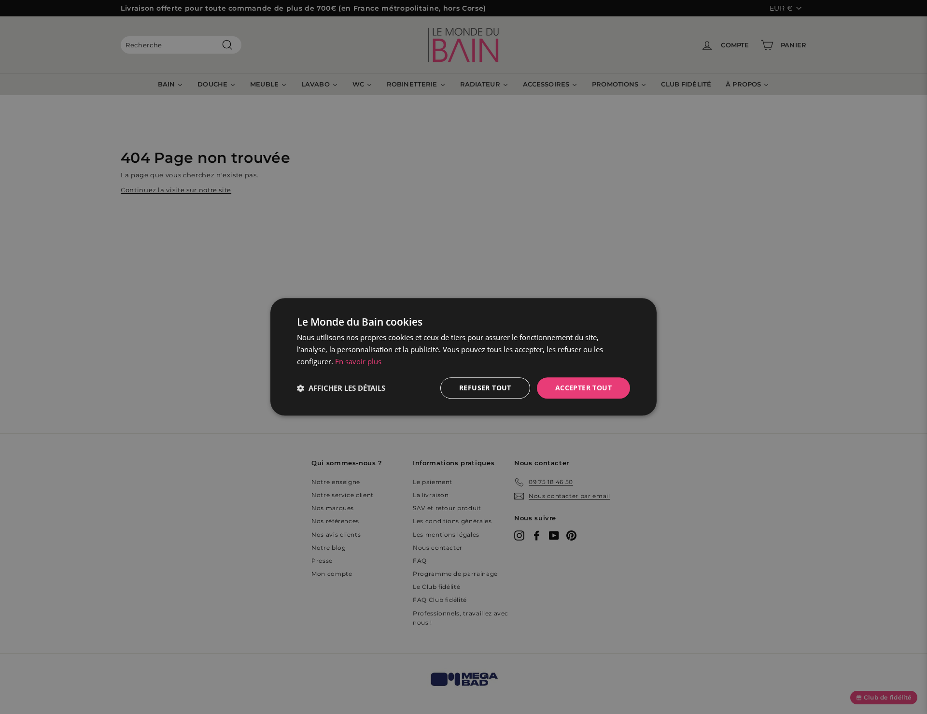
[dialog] (463, 356)
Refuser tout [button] (485, 387)
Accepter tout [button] (583, 387)
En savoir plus (358, 361)
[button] (341, 388)
